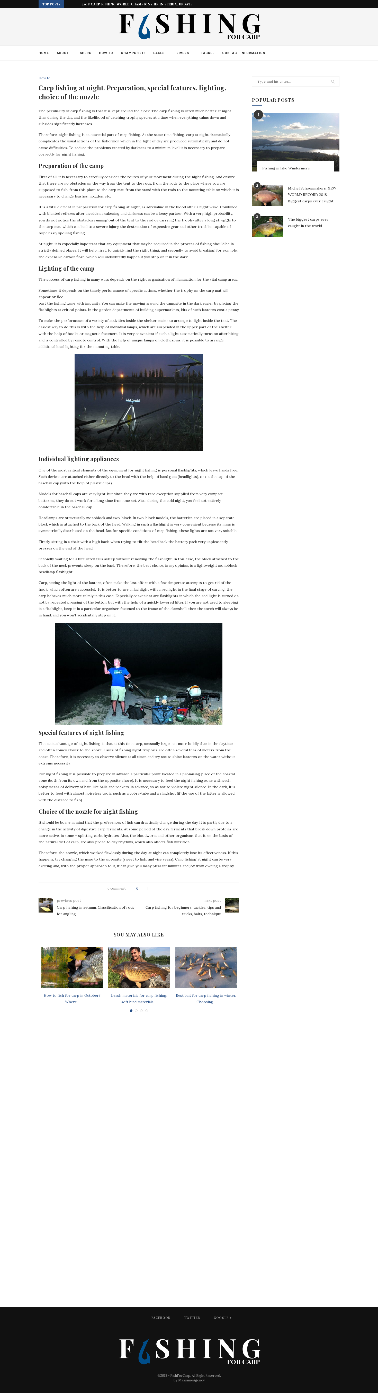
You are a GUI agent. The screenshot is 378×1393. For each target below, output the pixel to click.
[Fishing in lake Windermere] (295, 142)
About (63, 53)
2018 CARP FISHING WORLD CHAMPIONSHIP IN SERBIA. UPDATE (137, 4)
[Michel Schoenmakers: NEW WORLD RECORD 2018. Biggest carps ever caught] (267, 195)
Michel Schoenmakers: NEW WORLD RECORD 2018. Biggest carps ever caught (312, 194)
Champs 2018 (133, 53)
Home (44, 53)
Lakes (159, 53)
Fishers (83, 53)
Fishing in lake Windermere (286, 168)
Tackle (207, 53)
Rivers (182, 53)
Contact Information (243, 53)
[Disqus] (139, 1085)
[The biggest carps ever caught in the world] (267, 226)
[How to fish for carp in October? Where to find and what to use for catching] (72, 967)
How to (106, 53)
